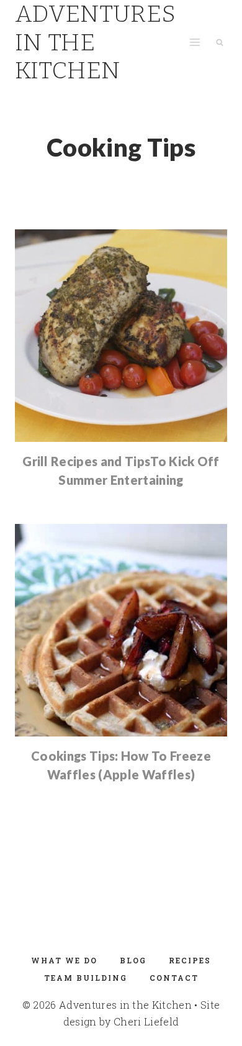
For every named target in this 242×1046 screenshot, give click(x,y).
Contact (174, 978)
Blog (133, 960)
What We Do (64, 960)
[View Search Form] (219, 42)
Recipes (190, 960)
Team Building (85, 978)
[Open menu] (194, 42)
